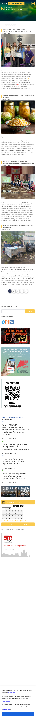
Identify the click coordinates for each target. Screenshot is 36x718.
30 (21, 518)
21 (15, 516)
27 (12, 518)
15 (18, 513)
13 (12, 513)
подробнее (11, 692)
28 (15, 518)
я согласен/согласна (18, 714)
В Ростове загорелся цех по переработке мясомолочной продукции (15, 446)
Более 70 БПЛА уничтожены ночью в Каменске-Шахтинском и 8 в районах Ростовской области (15, 430)
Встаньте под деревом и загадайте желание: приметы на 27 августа (14, 476)
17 (3, 516)
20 (12, 516)
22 (18, 516)
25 (6, 518)
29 (18, 518)
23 (21, 516)
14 (15, 513)
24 (3, 518)
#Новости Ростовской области (12, 417)
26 (9, 518)
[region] (18, 702)
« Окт (9, 524)
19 (9, 516)
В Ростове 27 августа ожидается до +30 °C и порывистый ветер (13, 461)
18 (6, 516)
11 (6, 513)
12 (9, 513)
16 (21, 513)
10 (3, 513)
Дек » (26, 524)
